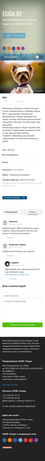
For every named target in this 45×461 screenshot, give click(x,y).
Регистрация (19, 35)
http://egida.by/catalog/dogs (17, 274)
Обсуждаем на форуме (14, 198)
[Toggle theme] (39, 57)
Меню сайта (11, 57)
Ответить (10, 238)
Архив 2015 (19, 101)
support (15, 262)
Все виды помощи (10, 384)
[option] (22, 76)
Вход (8, 35)
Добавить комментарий (32, 213)
